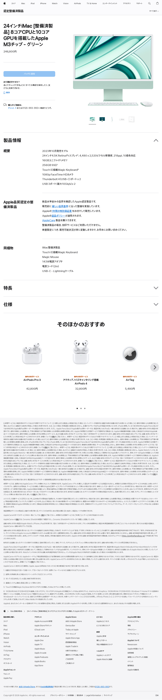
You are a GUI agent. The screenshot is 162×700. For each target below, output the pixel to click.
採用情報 (131, 653)
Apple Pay (7, 678)
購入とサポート (102, 640)
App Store (38, 665)
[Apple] (4, 610)
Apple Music (39, 649)
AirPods (6, 646)
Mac (5, 626)
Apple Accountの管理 (43, 621)
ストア (5, 621)
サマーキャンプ (70, 634)
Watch (6, 638)
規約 (53, 437)
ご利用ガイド (69, 663)
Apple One (39, 640)
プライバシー (132, 630)
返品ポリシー (58, 215)
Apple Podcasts (41, 657)
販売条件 (80, 695)
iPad (5, 630)
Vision (6, 642)
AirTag (6, 655)
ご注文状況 (69, 659)
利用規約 (71, 695)
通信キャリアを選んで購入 (74, 655)
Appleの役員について (135, 649)
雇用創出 (131, 665)
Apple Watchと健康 (104, 659)
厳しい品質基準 (60, 206)
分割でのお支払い (71, 651)
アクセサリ (7, 659)
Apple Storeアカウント (43, 626)
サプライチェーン (133, 634)
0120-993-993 (102, 687)
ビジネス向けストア (103, 626)
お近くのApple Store (73, 621)
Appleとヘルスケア (104, 655)
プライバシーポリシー (57, 695)
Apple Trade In (71, 646)
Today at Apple (71, 630)
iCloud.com (39, 630)
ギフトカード (7, 663)
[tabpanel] (113, 68)
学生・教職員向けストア (104, 644)
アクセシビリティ (133, 621)
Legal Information (93, 695)
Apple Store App (72, 638)
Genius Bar (70, 626)
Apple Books (39, 661)
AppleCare (48, 220)
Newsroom (132, 644)
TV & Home (8, 651)
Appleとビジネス (103, 621)
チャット (12, 108)
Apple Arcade (40, 653)
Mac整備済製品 (16, 611)
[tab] (92, 120)
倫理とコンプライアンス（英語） (138, 657)
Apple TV (38, 644)
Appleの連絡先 (133, 670)
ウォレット (6, 674)
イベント (130, 661)
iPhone (6, 634)
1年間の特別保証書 (62, 211)
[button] (149, 3)
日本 (157, 695)
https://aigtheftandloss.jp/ (133, 536)
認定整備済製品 (13, 11)
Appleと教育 (101, 636)
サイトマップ (108, 695)
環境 (129, 626)
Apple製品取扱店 (46, 687)
